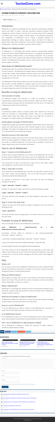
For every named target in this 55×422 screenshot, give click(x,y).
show (15, 19)
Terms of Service (32, 418)
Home (2, 9)
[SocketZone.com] (27, 3)
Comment (4, 358)
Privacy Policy (25, 418)
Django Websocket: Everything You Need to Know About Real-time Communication (27, 343)
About (15, 418)
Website (3, 379)
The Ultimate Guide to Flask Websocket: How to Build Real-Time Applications (18, 409)
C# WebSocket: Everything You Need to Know (12, 405)
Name (3, 370)
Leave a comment (14, 15)
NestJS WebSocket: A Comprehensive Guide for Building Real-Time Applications (45, 343)
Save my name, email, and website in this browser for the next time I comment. (19, 384)
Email (3, 375)
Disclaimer (39, 418)
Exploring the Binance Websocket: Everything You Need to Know (10, 343)
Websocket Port (8, 9)
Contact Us (19, 418)
